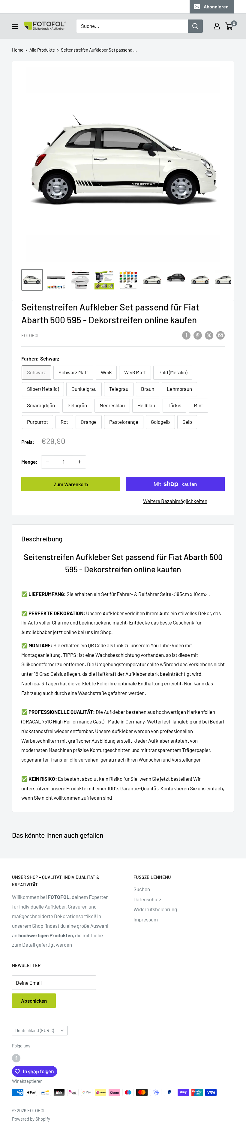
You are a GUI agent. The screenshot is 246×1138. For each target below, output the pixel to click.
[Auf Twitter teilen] (209, 335)
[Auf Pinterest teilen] (198, 335)
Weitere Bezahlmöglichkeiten (175, 501)
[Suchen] (195, 26)
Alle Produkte (42, 49)
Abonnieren (216, 6)
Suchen (142, 889)
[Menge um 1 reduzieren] (47, 462)
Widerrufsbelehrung (155, 909)
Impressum (146, 919)
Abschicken (34, 1001)
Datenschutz (147, 899)
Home (17, 49)
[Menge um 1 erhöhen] (79, 462)
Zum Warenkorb (71, 484)
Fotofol (30, 335)
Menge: (29, 462)
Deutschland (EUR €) (34, 1030)
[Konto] (217, 26)
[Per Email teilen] (220, 335)
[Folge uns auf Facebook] (16, 1057)
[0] (229, 26)
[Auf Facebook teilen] (186, 335)
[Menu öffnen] (15, 26)
